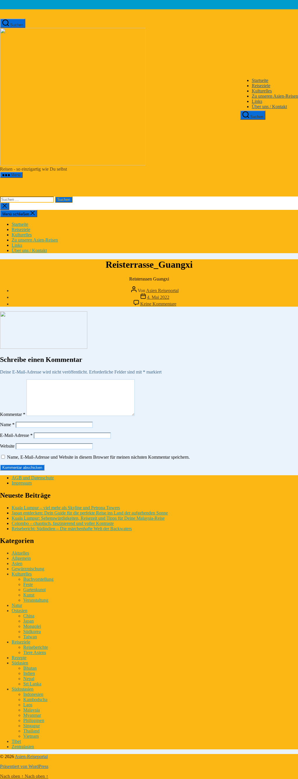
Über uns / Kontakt (269, 106)
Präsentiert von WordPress (24, 766)
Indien (29, 673)
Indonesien (33, 694)
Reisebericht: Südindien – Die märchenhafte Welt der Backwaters (72, 528)
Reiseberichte (35, 647)
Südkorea (32, 631)
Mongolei (32, 626)
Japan (28, 621)
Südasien (20, 662)
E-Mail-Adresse (16, 435)
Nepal (28, 678)
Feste (28, 584)
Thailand (31, 730)
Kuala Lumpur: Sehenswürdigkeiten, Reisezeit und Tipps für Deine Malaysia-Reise (88, 518)
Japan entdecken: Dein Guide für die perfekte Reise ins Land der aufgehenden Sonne (90, 512)
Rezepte (19, 657)
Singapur (31, 725)
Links (257, 101)
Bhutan (30, 668)
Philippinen (33, 720)
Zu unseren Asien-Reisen (275, 96)
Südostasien (22, 689)
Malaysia (31, 709)
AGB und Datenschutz (33, 477)
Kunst (28, 594)
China (28, 615)
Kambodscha (35, 699)
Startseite (260, 80)
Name (7, 424)
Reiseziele (261, 85)
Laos (27, 704)
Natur (17, 605)
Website (7, 446)
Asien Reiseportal (162, 290)
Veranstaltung (35, 600)
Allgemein (21, 558)
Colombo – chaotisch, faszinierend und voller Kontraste (63, 523)
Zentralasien (23, 746)
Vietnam (31, 736)
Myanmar (32, 715)
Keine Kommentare (158, 303)
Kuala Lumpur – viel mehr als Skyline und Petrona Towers (66, 507)
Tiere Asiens (34, 652)
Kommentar (12, 414)
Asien (17, 563)
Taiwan (30, 636)
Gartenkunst (34, 589)
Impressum (22, 482)
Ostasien (19, 610)
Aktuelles (20, 553)
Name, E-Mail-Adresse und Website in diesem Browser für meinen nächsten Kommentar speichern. (98, 457)
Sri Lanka (32, 683)
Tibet (16, 741)
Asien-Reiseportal (31, 756)
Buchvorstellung (38, 579)
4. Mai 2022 (158, 297)
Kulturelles (262, 90)
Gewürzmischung (28, 568)
